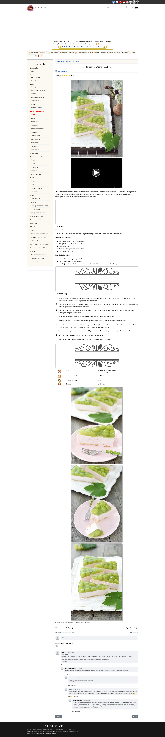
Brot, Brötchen (34, 178)
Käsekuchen (34, 121)
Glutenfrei (103, 52)
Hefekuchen (34, 125)
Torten (33, 118)
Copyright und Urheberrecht (44, 729)
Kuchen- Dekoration (36, 216)
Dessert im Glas (35, 198)
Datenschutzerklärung (59, 729)
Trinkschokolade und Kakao (39, 234)
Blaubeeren (125, 52)
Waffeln (33, 202)
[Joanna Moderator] (56, 646)
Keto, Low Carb (32, 56)
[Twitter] (117, 2)
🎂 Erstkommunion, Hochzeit (84, 52)
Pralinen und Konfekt (37, 174)
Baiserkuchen (35, 132)
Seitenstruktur (70, 729)
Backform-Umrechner (37, 262)
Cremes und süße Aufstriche (39, 248)
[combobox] (115, 7)
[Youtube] (124, 2)
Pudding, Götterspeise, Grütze (40, 206)
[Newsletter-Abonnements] (130, 3)
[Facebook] (113, 2)
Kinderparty (34, 87)
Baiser (33, 164)
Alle (34, 114)
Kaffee (33, 230)
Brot (32, 185)
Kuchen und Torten (37, 111)
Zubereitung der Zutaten (38, 255)
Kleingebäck (34, 153)
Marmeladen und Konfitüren (39, 244)
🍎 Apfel (40, 56)
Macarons (34, 171)
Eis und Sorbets (35, 209)
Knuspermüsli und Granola (39, 213)
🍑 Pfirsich (43, 52)
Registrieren (129, 628)
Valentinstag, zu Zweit (37, 97)
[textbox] (99, 638)
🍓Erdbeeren (63, 52)
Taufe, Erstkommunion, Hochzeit (38, 92)
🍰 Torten (132, 52)
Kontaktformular (31, 729)
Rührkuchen (34, 146)
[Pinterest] (120, 2)
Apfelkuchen (35, 143)
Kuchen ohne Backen (37, 128)
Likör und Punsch (36, 241)
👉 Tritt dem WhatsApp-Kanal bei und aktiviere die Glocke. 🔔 (82, 47)
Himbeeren (117, 52)
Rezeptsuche (34, 68)
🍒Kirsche (72, 52)
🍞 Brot (96, 52)
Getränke (33, 227)
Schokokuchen (35, 139)
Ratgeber (33, 251)
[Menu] (136, 7)
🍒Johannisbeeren (53, 52)
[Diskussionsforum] (134, 3)
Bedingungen (70, 628)
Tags (32, 71)
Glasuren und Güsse (36, 220)
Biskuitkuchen (35, 135)
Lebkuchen (34, 167)
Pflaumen (110, 52)
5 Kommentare (62, 71)
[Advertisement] (82, 25)
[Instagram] (127, 2)
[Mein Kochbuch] (137, 3)
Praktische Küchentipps (38, 258)
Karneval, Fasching (36, 107)
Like (61, 664)
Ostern (33, 104)
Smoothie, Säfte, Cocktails (38, 237)
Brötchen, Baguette (36, 188)
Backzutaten (34, 223)
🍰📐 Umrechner (33, 52)
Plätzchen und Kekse (36, 157)
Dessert (32, 195)
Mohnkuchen (35, 150)
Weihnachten (35, 100)
